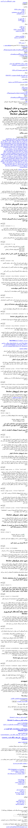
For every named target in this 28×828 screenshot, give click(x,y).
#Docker (25, 698)
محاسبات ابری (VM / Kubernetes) (16, 769)
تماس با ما (12, 1)
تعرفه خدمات (21, 783)
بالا (26, 100)
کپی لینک (14, 701)
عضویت (25, 817)
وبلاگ (8, 1)
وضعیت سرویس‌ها (19, 792)
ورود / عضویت (23, 55)
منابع (26, 52)
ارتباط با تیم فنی (20, 789)
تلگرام (25, 701)
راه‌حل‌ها (25, 48)
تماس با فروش (20, 802)
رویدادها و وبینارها (20, 804)
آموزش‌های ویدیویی (19, 782)
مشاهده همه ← (7, 45)
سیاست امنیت (9, 826)
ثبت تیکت (22, 791)
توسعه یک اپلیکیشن (17, 397)
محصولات (25, 4)
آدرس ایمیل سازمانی (22, 814)
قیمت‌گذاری (24, 46)
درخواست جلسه (23, 763)
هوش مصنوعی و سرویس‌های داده (16, 773)
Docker (20, 169)
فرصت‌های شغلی (20, 801)
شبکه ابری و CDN (19, 772)
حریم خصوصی (24, 826)
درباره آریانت (4, 1)
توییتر (22, 701)
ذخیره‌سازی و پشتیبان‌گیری (17, 770)
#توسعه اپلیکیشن (18, 698)
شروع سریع (16, 763)
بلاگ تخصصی (21, 781)
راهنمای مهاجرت (20, 794)
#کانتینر (12, 698)
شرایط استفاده (17, 826)
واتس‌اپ (19, 701)
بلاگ (26, 101)
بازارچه (25, 51)
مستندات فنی (21, 779)
